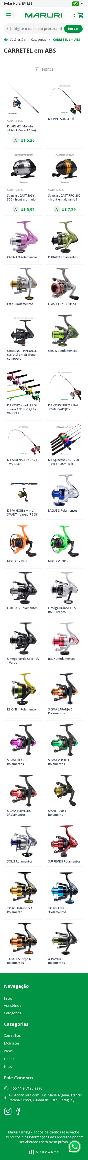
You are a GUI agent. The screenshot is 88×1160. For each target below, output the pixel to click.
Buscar (73, 29)
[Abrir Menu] (9, 15)
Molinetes (12, 1043)
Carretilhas (12, 1035)
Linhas (9, 1058)
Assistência (13, 1005)
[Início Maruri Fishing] (43, 15)
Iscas (8, 1066)
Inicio (8, 998)
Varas (8, 1051)
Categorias (12, 1013)
